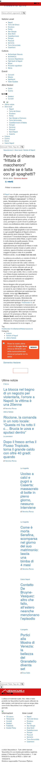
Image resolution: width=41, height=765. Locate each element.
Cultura (7, 136)
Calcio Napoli (9, 143)
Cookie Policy (11, 728)
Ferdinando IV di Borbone (11, 329)
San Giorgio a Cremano (17, 118)
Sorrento (12, 127)
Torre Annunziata (15, 120)
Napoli (11, 109)
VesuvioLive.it (8, 150)
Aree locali (8, 106)
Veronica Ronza (11, 408)
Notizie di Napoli (29, 150)
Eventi (7, 141)
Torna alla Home (20, 370)
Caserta (12, 134)
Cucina (7, 138)
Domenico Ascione (20, 178)
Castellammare (32, 730)
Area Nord (30, 728)
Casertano (30, 741)
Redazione (10, 719)
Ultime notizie (9, 104)
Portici (11, 116)
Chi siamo (9, 716)
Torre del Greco (14, 111)
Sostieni (11, 96)
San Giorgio (31, 725)
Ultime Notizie (11, 338)
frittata (22, 329)
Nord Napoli (13, 132)
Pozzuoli (12, 129)
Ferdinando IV (27, 302)
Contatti (11, 98)
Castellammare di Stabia (18, 122)
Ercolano (12, 113)
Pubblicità (9, 725)
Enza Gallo (26, 673)
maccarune (29, 329)
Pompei (12, 125)
